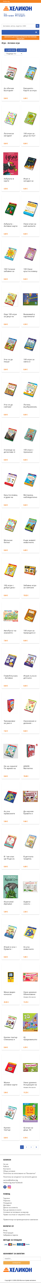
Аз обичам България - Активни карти (10, 90)
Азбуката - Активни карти (10, 225)
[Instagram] (9, 1187)
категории (11, 50)
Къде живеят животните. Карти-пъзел (30, 542)
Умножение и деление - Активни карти (30, 723)
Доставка (6, 1205)
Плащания (7, 1203)
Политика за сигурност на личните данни (20, 1177)
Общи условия (9, 1171)
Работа (6, 1166)
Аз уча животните (29, 948)
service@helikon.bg (10, 1180)
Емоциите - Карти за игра (30, 89)
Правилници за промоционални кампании (20, 1220)
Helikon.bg (6, 1)
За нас (5, 1164)
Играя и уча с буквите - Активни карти (10, 949)
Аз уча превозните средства (9, 813)
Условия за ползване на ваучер (15, 1212)
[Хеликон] (17, 6)
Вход (5, 1230)
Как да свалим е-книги (12, 1210)
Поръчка (6, 1201)
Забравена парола (10, 1235)
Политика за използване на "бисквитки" (19, 1173)
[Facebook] (5, 1187)
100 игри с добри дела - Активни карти (10, 587)
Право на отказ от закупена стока (16, 1214)
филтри (23, 50)
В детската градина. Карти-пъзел (29, 858)
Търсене (6, 1198)
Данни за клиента (10, 1207)
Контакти (7, 1169)
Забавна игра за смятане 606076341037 (30, 587)
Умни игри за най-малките (30, 225)
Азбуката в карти (9, 180)
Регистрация (8, 1233)
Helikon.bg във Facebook (13, 1182)
